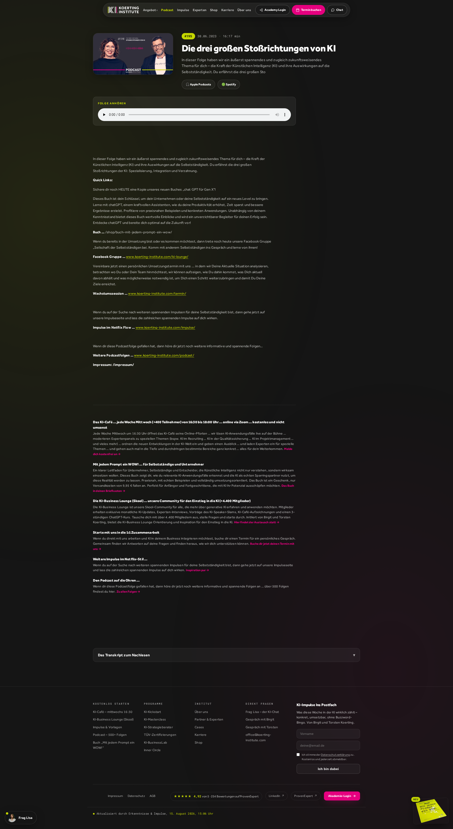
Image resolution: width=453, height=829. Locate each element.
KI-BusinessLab (155, 742)
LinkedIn (276, 796)
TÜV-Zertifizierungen (160, 735)
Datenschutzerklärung (335, 754)
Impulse (183, 10)
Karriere (227, 10)
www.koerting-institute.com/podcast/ (164, 355)
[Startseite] (123, 10)
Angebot (149, 10)
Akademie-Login (342, 796)
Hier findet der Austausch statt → (256, 522)
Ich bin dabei (328, 769)
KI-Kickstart (152, 712)
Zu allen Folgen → (128, 591)
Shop (214, 10)
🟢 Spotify (229, 84)
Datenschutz (136, 796)
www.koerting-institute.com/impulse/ (165, 327)
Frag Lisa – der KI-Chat (262, 712)
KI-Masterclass (155, 719)
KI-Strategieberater (158, 727)
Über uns (244, 10)
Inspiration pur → (197, 570)
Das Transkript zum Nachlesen (124, 655)
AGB (152, 796)
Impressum (115, 796)
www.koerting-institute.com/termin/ (157, 293)
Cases (199, 727)
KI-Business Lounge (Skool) (113, 719)
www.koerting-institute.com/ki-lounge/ (157, 257)
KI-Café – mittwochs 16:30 (112, 712)
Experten (199, 10)
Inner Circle (152, 750)
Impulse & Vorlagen (107, 727)
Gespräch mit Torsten (262, 727)
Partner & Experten (209, 719)
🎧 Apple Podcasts (198, 84)
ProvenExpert (305, 796)
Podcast (167, 10)
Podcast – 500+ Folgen (110, 735)
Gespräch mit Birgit (260, 719)
